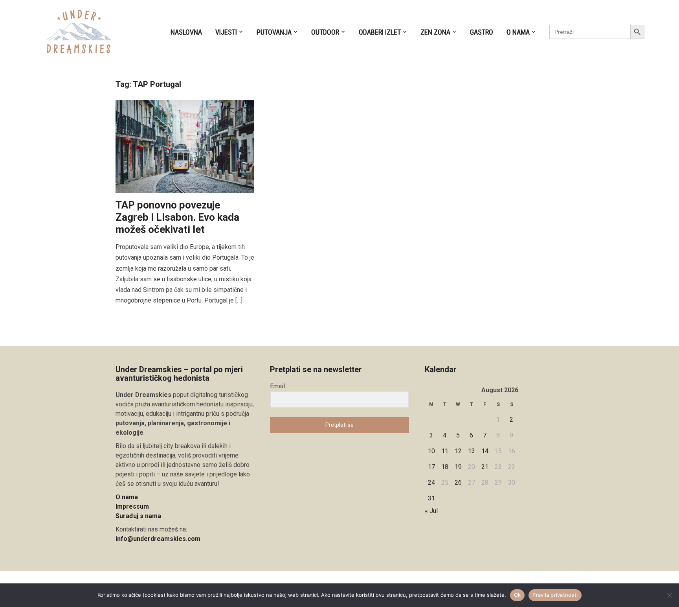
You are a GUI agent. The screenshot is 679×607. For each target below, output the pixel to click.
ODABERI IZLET (380, 32)
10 (431, 451)
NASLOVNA (186, 32)
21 (484, 466)
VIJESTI (226, 32)
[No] (669, 595)
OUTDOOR (325, 32)
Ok (517, 595)
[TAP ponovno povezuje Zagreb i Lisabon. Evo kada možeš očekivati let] (185, 146)
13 (471, 451)
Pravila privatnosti (555, 595)
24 (431, 482)
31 (431, 498)
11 (444, 451)
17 (431, 466)
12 (458, 451)
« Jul (431, 511)
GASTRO (481, 32)
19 (458, 466)
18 (444, 466)
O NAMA (518, 32)
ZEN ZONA (435, 32)
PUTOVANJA (274, 32)
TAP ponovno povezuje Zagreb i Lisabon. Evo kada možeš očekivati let (177, 217)
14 (484, 451)
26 (458, 482)
